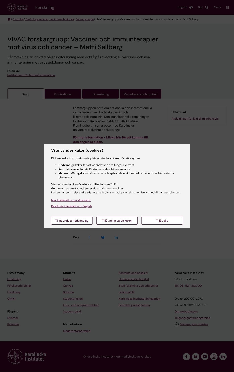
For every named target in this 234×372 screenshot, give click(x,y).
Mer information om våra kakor (71, 200)
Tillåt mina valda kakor (117, 221)
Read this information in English (71, 206)
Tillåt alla (162, 221)
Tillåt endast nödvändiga (71, 221)
